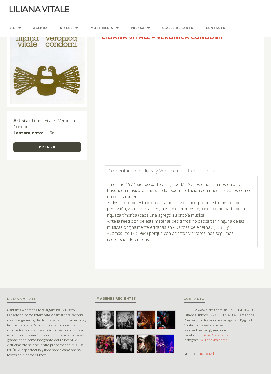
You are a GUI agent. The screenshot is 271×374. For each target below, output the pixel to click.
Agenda (40, 28)
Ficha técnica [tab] (201, 170)
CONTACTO (215, 28)
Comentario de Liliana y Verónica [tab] (143, 170)
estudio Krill (205, 353)
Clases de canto (178, 28)
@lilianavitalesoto (214, 339)
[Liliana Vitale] (39, 9)
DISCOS (66, 28)
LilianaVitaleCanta (214, 335)
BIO (12, 28)
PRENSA (137, 28)
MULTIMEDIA (102, 28)
